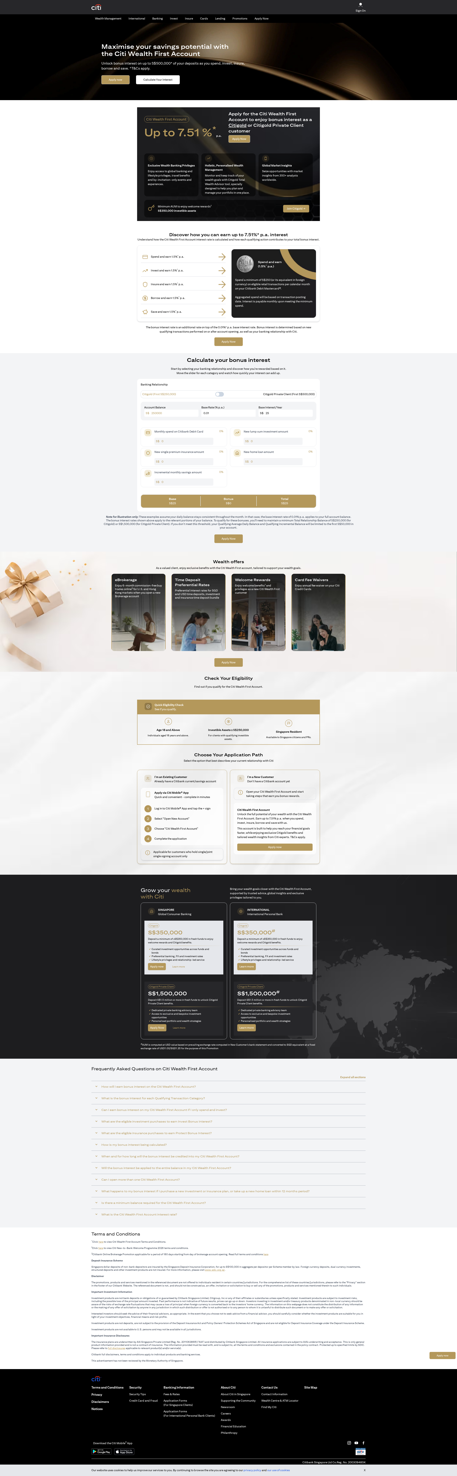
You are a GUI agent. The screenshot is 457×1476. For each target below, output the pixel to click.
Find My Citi (269, 1407)
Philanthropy (229, 1433)
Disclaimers (100, 1402)
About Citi (228, 1387)
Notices (97, 1409)
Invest (174, 18)
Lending (220, 18)
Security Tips (137, 1394)
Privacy (96, 1394)
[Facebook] (363, 1443)
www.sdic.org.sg (214, 1269)
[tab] (108, 18)
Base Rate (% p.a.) (212, 407)
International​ (137, 18)
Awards (226, 1420)
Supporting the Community (238, 1400)
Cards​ (204, 18)
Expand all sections (353, 1077)
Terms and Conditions (107, 1387)
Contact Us (269, 1387)
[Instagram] (349, 1443)
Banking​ (157, 18)
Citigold (237, 125)
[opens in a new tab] (96, 7)
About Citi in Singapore (235, 1394)
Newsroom (228, 1407)
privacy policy (252, 1470)
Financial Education (233, 1426)
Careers (226, 1413)
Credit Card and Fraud (143, 1400)
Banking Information (179, 1387)
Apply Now (262, 18)
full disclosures (116, 1348)
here (101, 1241)
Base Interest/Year (270, 407)
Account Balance (154, 407)
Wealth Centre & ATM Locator (279, 1400)
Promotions (239, 18)
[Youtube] (356, 1443)
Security (135, 1387)
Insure (189, 18)
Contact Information (274, 1394)
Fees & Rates (172, 1394)
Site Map (310, 1387)
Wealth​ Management (108, 18)
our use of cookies (278, 1470)
